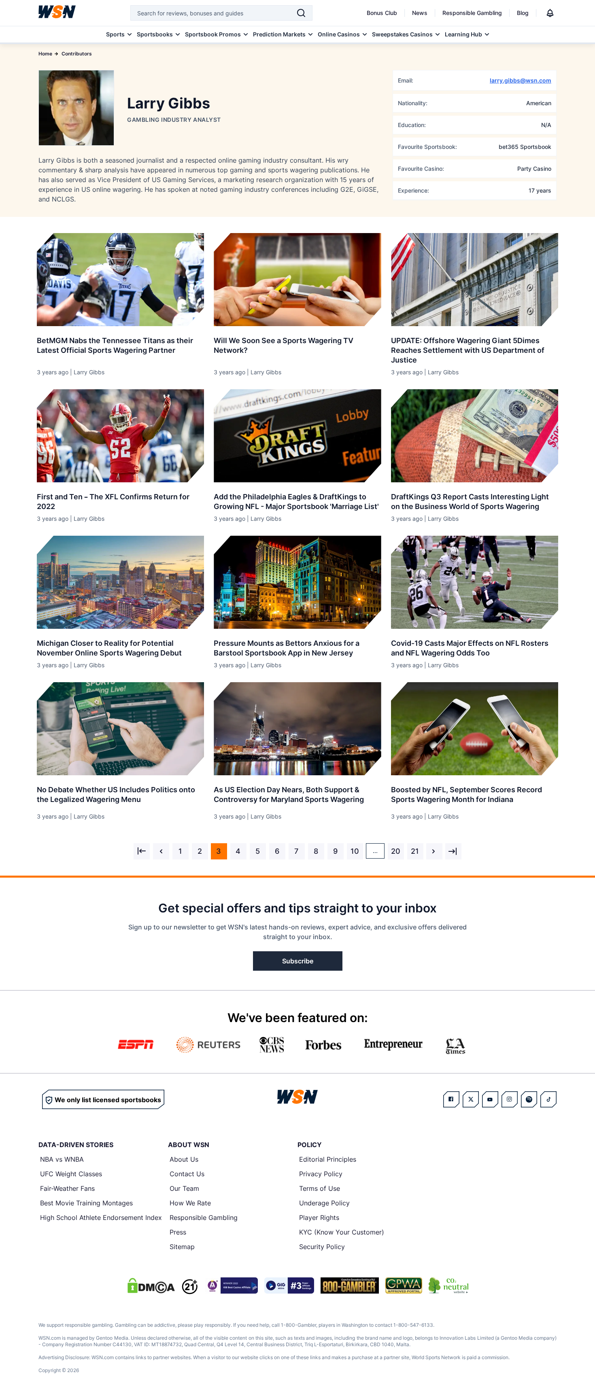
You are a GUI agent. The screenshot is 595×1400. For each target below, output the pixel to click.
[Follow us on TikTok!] (548, 1099)
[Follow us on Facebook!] (451, 1099)
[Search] (301, 13)
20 (395, 851)
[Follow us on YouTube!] (490, 1099)
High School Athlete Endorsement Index (101, 1217)
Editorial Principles (327, 1159)
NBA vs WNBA (62, 1159)
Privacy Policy (320, 1174)
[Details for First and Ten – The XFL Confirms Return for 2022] (120, 435)
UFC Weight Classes (71, 1174)
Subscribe (297, 961)
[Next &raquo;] (434, 851)
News (419, 12)
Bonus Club (382, 12)
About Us (184, 1159)
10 (355, 851)
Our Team (184, 1188)
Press (178, 1232)
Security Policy (322, 1247)
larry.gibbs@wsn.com (520, 80)
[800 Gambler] (350, 1285)
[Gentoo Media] (289, 1285)
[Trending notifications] (550, 12)
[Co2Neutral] (448, 1285)
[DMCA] (151, 1285)
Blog (523, 12)
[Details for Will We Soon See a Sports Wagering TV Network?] (297, 279)
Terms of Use (319, 1188)
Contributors (77, 54)
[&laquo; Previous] (142, 851)
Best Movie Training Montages (86, 1203)
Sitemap (182, 1247)
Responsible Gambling (472, 12)
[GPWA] (403, 1285)
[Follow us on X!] (471, 1099)
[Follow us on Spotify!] (529, 1099)
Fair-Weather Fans (67, 1188)
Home (45, 54)
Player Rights (319, 1217)
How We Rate (190, 1203)
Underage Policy (324, 1203)
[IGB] (231, 1285)
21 (415, 851)
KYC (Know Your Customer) (341, 1232)
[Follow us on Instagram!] (510, 1099)
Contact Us (187, 1174)
